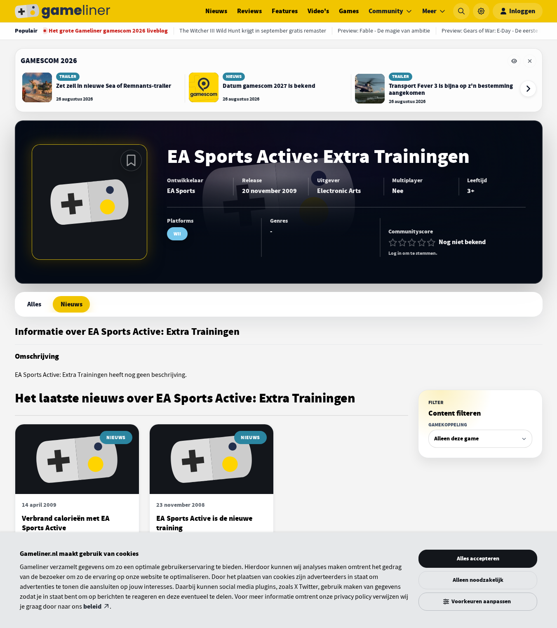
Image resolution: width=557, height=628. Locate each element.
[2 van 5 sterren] (402, 242)
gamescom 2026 (49, 61)
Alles (34, 304)
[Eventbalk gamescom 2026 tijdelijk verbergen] (514, 61)
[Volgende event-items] (528, 88)
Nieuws (216, 11)
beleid (92, 606)
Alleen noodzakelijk (478, 580)
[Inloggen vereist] (131, 160)
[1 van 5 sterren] (392, 242)
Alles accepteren (478, 558)
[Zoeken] (461, 11)
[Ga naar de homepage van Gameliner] (62, 11)
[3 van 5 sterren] (411, 242)
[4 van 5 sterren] (421, 242)
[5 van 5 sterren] (431, 242)
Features (285, 11)
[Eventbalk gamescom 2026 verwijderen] (529, 61)
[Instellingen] (481, 11)
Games (349, 11)
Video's (318, 11)
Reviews (249, 11)
